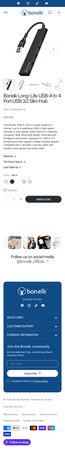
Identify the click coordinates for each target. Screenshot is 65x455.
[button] (5, 12)
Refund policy (10, 414)
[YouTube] (46, 3)
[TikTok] (37, 3)
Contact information (33, 420)
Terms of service (48, 414)
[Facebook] (18, 3)
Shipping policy (11, 420)
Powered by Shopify (41, 399)
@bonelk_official (30, 261)
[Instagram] (28, 3)
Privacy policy (40, 381)
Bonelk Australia (20, 399)
